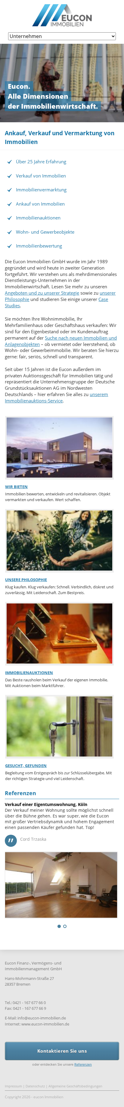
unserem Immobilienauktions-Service (56, 397)
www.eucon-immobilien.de (45, 1028)
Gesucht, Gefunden (26, 765)
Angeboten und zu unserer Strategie (42, 293)
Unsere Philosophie (26, 579)
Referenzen (20, 793)
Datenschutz (35, 1090)
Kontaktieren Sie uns (62, 1055)
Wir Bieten (16, 486)
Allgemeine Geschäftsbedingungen (75, 1090)
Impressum (13, 1090)
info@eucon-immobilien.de (41, 1022)
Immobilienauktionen (29, 672)
